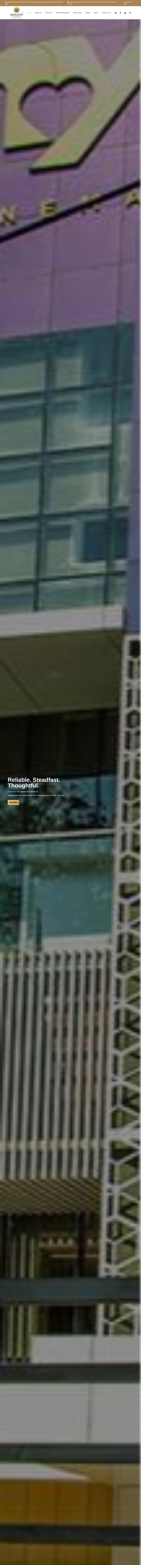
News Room (77, 13)
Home (29, 13)
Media (96, 13)
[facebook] (120, 12)
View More (13, 802)
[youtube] (125, 12)
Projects (48, 13)
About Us (38, 13)
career (87, 13)
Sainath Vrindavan (62, 13)
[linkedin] (116, 12)
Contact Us (106, 13)
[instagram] (130, 12)
